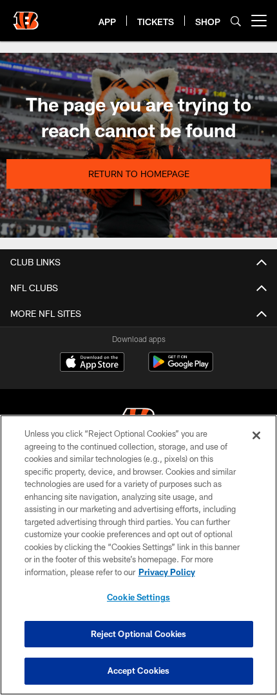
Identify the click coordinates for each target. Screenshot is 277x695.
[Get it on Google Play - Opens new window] (180, 368)
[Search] (236, 21)
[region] (138, 555)
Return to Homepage (138, 173)
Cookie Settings (138, 597)
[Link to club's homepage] (25, 15)
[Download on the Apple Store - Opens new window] (92, 363)
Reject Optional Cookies (139, 634)
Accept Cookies (139, 670)
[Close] (256, 435)
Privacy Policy (166, 572)
